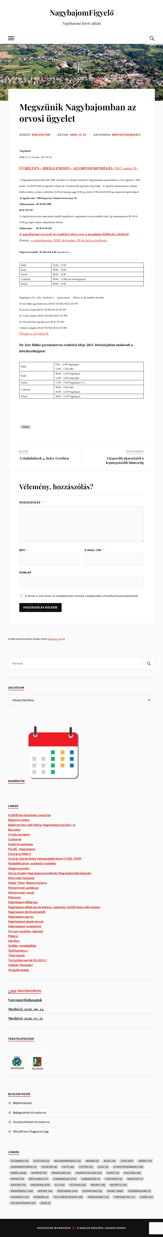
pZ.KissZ (78, 1185)
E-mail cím (94, 550)
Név (23, 550)
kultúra (132, 1173)
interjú (39, 1173)
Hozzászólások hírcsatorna (31, 1122)
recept (98, 1185)
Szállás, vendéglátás (22, 945)
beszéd (92, 1161)
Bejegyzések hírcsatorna (29, 1112)
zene (45, 1203)
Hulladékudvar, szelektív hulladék (32, 863)
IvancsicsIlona (89, 1173)
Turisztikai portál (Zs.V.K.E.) (27, 960)
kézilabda (38, 1179)
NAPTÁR (18, 1185)
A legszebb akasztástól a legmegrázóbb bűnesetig (125, 460)
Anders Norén (115, 1227)
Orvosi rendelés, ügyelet (25, 931)
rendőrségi (22, 1191)
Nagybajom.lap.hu (20, 916)
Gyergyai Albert (19, 854)
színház (41, 1197)
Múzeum (14, 897)
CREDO (145, 1161)
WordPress (62, 1227)
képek (17, 1179)
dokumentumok (24, 1167)
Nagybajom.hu (29, 990)
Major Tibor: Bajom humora (27, 882)
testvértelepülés (68, 1197)
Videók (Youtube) (20, 965)
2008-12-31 (78, 134)
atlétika (41, 1161)
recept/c (118, 1185)
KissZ (113, 1173)
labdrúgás (91, 1179)
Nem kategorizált (126, 134)
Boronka (14, 829)
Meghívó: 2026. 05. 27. (25, 1018)
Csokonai (14, 839)
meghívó (135, 1179)
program (40, 1185)
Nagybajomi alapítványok (26, 921)
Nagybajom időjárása (23, 902)
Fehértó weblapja (20, 844)
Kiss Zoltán (41, 134)
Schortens (92, 1191)
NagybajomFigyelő (82, 12)
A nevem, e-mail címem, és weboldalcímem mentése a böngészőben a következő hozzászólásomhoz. (82, 595)
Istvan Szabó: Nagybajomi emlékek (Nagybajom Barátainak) (49, 873)
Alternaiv (19, 1161)
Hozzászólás (31, 502)
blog (110, 1161)
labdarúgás (64, 1179)
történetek (124, 1197)
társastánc (98, 1197)
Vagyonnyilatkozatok (25, 1000)
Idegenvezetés (18, 868)
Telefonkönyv (18, 950)
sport (115, 1191)
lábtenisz (113, 1179)
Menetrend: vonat (21, 892)
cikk (127, 1161)
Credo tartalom (19, 834)
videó (146, 1197)
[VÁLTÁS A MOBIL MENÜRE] (11, 38)
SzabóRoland (139, 1191)
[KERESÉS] (149, 663)
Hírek (26, 427)
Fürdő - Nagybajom (21, 849)
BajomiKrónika (67, 1161)
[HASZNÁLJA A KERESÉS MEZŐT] (152, 38)
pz (60, 1185)
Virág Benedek (18, 970)
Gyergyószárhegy (128, 1167)
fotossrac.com (55, 638)
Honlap (25, 572)
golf (103, 1167)
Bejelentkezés (22, 1103)
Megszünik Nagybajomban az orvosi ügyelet (77, 112)
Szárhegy (20, 1197)
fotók (86, 1167)
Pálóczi (13, 936)
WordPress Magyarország (31, 1131)
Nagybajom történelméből (26, 912)
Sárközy (14, 941)
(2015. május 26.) (78, 168)
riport (45, 1191)
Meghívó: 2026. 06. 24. (26, 1009)
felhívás (49, 1167)
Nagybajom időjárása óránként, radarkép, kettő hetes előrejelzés (54, 907)
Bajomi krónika (18, 820)
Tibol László (16, 955)
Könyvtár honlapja (21, 878)
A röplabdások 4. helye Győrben (44, 458)
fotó (68, 1167)
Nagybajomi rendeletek (24, 926)
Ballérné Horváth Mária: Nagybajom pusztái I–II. (42, 825)
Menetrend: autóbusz (23, 887)
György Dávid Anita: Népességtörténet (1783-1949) (45, 858)
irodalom (61, 1173)
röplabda (68, 1191)
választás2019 (23, 1203)
